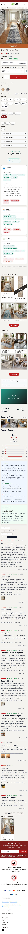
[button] (13, 11)
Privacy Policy (4, 855)
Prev (6, 813)
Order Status (5, 919)
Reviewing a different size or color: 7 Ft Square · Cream (13, 782)
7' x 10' (10, 103)
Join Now (23, 851)
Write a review (16, 53)
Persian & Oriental (11, 7)
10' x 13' (23, 103)
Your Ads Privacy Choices (9, 905)
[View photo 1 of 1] (3, 598)
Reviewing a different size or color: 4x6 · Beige (11, 622)
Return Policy (5, 922)
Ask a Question (5, 83)
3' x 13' (4, 116)
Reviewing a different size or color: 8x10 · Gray (11, 642)
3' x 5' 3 (10, 99)
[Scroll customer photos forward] (25, 423)
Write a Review (12, 536)
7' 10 (13, 123)
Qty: (2, 77)
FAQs (3, 920)
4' (2, 123)
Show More (14, 325)
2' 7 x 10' (18, 113)
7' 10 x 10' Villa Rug (20, 350)
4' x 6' (16, 99)
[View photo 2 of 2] (8, 756)
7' (2, 129)
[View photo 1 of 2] (3, 756)
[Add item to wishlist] (12, 277)
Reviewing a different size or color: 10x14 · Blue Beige (12, 730)
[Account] (22, 4)
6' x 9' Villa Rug (5, 350)
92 (18, 813)
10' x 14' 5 (4, 106)
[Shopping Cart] (26, 4)
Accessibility (5, 924)
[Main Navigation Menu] (1, 4)
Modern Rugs (20, 7)
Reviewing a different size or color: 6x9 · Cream (11, 566)
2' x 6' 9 (4, 113)
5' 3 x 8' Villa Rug (19, 320)
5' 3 (7, 123)
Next (22, 813)
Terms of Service (15, 856)
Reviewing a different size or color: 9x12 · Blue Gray (12, 670)
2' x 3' (3, 99)
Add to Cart (18, 77)
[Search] (4, 4)
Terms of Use (5, 902)
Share (14, 83)
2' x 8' (11, 113)
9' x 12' (16, 103)
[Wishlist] (24, 4)
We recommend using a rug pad (17, 67)
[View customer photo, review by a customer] (5, 423)
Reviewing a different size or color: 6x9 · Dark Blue (13, 520)
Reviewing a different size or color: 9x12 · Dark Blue (12, 805)
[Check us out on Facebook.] (3, 930)
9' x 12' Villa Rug (6, 371)
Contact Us (5, 917)
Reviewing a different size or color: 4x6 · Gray (11, 594)
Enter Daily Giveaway (7, 913)
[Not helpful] (26, 569)
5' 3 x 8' (23, 99)
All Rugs (3, 7)
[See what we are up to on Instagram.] (5, 930)
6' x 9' (3, 103)
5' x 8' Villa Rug (19, 371)
